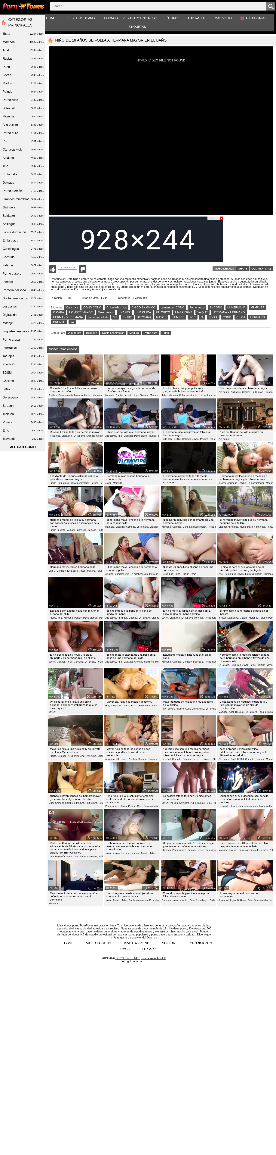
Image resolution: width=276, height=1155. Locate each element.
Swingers (23, 207)
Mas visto (223, 18)
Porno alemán (23, 191)
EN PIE (127, 317)
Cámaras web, (65, 395)
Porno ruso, (55, 436)
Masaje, (251, 527)
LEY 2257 (149, 949)
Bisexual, (144, 395)
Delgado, (187, 439)
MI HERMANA (236, 307)
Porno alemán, (90, 618)
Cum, (185, 527)
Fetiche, (95, 483)
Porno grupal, (141, 436)
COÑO (227, 317)
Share (242, 268)
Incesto (23, 282)
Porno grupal (214, 527)
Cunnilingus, (198, 708)
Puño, (270, 527)
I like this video (52, 269)
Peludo (213, 439)
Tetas (193, 574)
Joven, (195, 439)
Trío (23, 166)
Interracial (23, 348)
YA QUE (202, 312)
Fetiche (23, 265)
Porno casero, (112, 806)
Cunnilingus (23, 249)
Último (172, 18)
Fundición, (236, 665)
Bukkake (91, 332)
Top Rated (196, 18)
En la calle (23, 174)
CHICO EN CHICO (143, 307)
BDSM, (177, 439)
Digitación (23, 315)
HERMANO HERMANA (68, 317)
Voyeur (270, 665)
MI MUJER (258, 307)
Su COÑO (216, 307)
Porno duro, (168, 574)
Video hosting (98, 943)
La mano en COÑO (172, 307)
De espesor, (212, 850)
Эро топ (152, 937)
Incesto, (129, 395)
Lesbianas (23, 306)
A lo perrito (74, 332)
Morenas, (261, 527)
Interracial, (198, 661)
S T (115, 317)
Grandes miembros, (96, 436)
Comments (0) (261, 268)
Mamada (117, 483)
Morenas (23, 116)
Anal (23, 50)
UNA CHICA (143, 312)
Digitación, (67, 436)
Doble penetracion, (189, 395)
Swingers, (184, 803)
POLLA (213, 317)
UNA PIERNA (183, 312)
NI (202, 317)
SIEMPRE (178, 317)
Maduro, (154, 395)
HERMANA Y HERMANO (229, 312)
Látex (23, 389)
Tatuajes (23, 356)
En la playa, (258, 392)
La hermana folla (98, 317)
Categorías (256, 18)
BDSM (23, 372)
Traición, (261, 665)
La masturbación (23, 232)
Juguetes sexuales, (248, 806)
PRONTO (59, 322)
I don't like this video (82, 269)
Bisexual (23, 108)
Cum (23, 141)
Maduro (134, 332)
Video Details (224, 268)
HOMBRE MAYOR (81, 312)
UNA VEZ (124, 312)
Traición (23, 414)
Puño (165, 332)
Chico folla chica (116, 307)
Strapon (23, 405)
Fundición (23, 364)
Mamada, (97, 395)
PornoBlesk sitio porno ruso (130, 18)
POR (192, 317)
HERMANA (144, 317)
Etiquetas (137, 27)
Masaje (23, 323)
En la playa (23, 240)
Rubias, (120, 395)
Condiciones (201, 943)
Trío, (215, 803)
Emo (23, 430)
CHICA (240, 317)
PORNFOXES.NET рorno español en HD (140, 958)
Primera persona (23, 290)
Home (68, 943)
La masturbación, (83, 395)
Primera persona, (89, 856)
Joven (52, 712)
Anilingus (23, 224)
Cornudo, (82, 530)
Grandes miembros (23, 199)
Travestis (23, 439)
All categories (23, 447)
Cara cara (72, 307)
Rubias (23, 58)
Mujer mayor (105, 312)
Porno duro (150, 332)
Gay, (107, 705)
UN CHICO (163, 312)
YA (72, 322)
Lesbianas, (233, 618)
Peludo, (78, 618)
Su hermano (196, 307)
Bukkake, (143, 705)
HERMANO (257, 317)
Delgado (23, 182)
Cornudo (23, 257)
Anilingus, (236, 392)
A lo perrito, (224, 392)
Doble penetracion (113, 332)
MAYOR (161, 317)
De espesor (23, 397)
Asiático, (53, 395)
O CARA (58, 312)
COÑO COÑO (92, 307)
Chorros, (246, 392)
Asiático (23, 158)
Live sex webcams (79, 18)
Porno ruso (23, 100)
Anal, (136, 395)
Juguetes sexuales (23, 331)
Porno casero (212, 661)
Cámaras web (23, 149)
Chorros (23, 381)
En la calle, (167, 439)
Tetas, (165, 395)
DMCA (125, 949)
